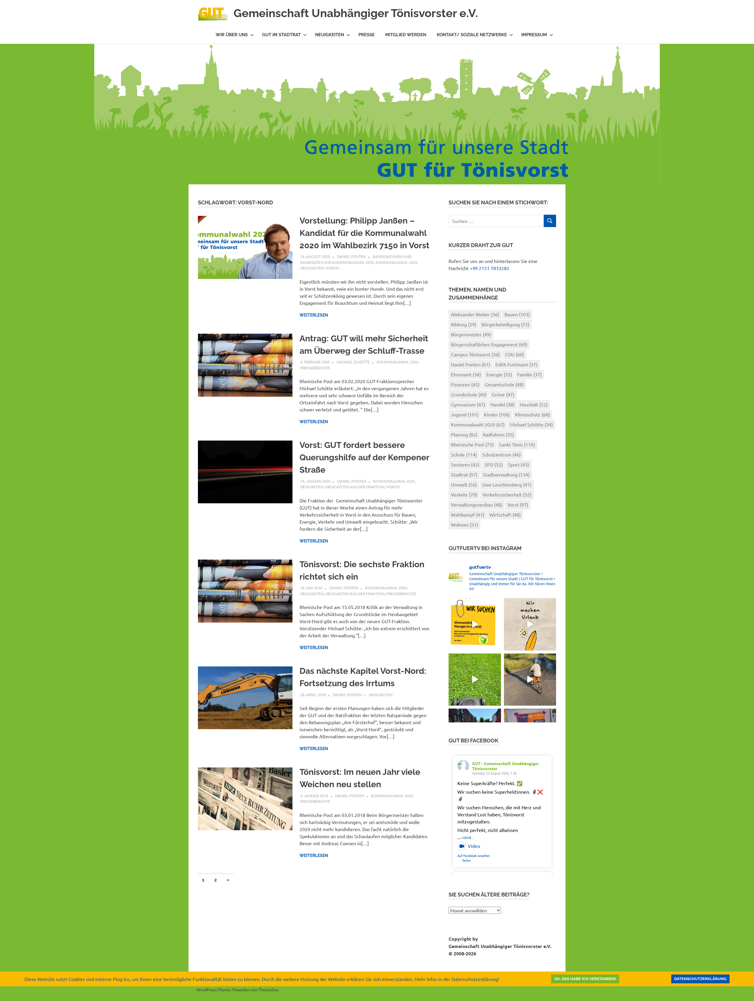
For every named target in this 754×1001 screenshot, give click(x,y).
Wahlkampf (467, 514)
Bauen (517, 314)
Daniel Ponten (351, 256)
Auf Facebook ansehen (473, 855)
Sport (518, 464)
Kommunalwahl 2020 (396, 262)
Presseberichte (315, 367)
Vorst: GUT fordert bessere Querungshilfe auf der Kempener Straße (364, 457)
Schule (464, 454)
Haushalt (534, 404)
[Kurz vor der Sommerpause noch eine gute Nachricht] (475, 679)
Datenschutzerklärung (700, 979)
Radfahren (498, 434)
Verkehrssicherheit (506, 494)
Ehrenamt (466, 374)
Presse (366, 34)
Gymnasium (468, 404)
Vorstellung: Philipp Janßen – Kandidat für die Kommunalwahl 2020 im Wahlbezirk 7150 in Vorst (364, 233)
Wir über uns (232, 34)
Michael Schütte (353, 361)
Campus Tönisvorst (475, 354)
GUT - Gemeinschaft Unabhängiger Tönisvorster (505, 766)
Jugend (465, 414)
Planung (464, 434)
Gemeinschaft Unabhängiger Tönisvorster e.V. (356, 13)
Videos (332, 267)
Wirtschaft (505, 514)
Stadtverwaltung (506, 474)
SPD (494, 464)
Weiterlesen (314, 315)
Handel (502, 404)
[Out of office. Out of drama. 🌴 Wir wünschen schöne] (530, 624)
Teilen (466, 860)
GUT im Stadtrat (281, 34)
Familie (529, 374)
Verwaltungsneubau (476, 504)
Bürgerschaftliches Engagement (489, 344)
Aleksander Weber (475, 314)
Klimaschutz (532, 414)
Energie (499, 374)
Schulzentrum (501, 454)
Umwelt (464, 484)
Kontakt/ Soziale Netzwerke (472, 34)
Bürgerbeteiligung (505, 324)
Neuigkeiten (329, 34)
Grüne (503, 394)
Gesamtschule (504, 384)
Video (474, 846)
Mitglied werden (405, 34)
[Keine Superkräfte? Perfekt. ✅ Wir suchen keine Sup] (475, 624)
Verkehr (464, 494)
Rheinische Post (472, 444)
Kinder (497, 414)
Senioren (465, 464)
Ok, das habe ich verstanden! (585, 979)
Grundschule (469, 394)
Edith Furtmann (516, 364)
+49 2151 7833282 (489, 268)
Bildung (463, 324)
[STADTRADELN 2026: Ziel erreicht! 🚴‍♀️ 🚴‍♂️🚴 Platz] (530, 679)
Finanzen (465, 384)
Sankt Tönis (517, 444)
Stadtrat (464, 474)
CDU (514, 354)
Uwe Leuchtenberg (506, 484)
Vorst (517, 504)
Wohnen (464, 524)
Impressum (534, 34)
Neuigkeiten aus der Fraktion (354, 486)
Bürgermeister (471, 334)
